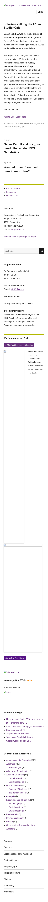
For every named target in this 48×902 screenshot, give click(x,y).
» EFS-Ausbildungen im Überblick (19, 345)
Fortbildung (9, 885)
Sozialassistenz (16, 807)
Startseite (8, 841)
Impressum (11, 192)
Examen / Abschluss (18, 789)
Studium (7, 879)
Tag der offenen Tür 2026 (17, 734)
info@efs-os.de (17, 229)
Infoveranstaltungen (15, 818)
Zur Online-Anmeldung (15, 658)
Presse (9, 822)
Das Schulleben (13, 785)
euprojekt (10, 796)
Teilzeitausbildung (12, 872)
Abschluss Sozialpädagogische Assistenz (25, 726)
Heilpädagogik (15, 778)
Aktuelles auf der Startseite (26, 123)
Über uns (8, 847)
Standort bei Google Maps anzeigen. (20, 237)
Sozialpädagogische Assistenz (18, 853)
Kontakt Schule (13, 188)
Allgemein (10, 764)
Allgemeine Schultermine (17, 771)
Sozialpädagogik (18, 126)
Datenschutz (12, 196)
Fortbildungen (15, 767)
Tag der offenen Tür (17, 793)
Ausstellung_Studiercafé (15, 117)
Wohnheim (9, 891)
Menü (40, 12)
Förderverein (12, 814)
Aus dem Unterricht (15, 775)
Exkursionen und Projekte (18, 800)
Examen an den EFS (15, 730)
